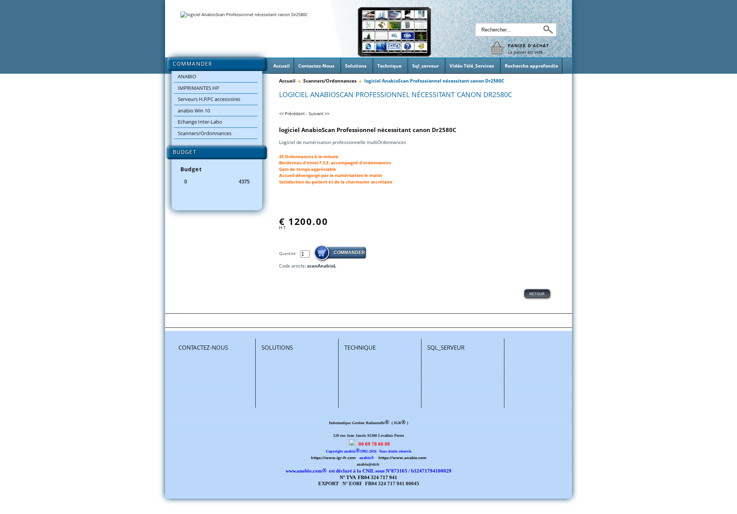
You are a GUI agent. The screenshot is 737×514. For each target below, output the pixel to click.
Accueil (287, 81)
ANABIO (187, 76)
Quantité (288, 253)
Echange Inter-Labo (200, 121)
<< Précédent (292, 113)
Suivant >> (319, 113)
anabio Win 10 (194, 110)
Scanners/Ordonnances (204, 133)
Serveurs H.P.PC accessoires (209, 99)
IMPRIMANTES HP (198, 87)
